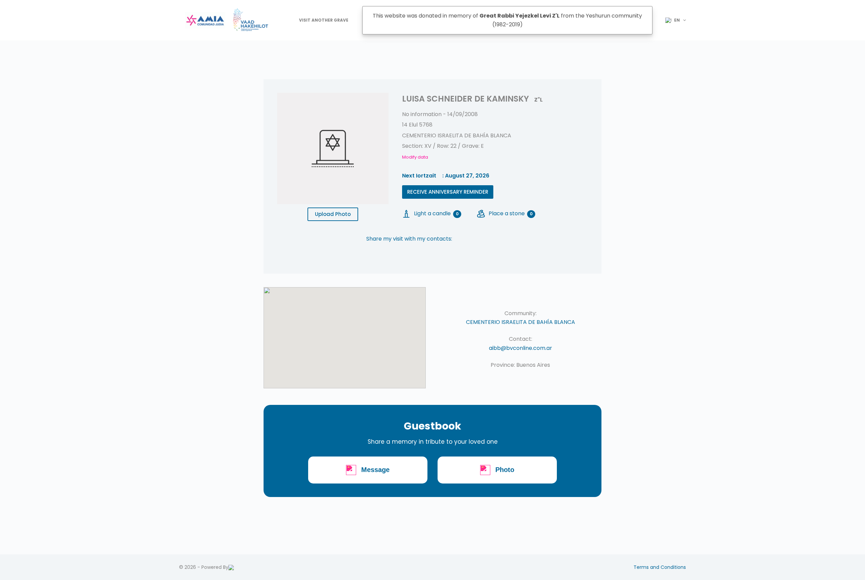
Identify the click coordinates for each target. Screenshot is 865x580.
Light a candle (436, 213)
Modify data (415, 157)
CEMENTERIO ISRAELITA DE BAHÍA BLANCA (520, 322)
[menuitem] (672, 20)
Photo (504, 469)
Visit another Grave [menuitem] (323, 20)
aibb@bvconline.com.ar (520, 348)
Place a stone (511, 213)
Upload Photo (333, 214)
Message (375, 469)
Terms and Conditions (660, 567)
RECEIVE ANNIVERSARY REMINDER (447, 191)
